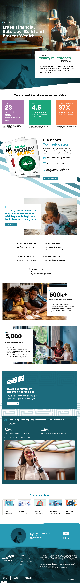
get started (29, 561)
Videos (21, 561)
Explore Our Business (11, 224)
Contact (66, 533)
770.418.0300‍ (64, 567)
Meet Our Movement (13, 403)
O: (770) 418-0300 (37, 535)
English (3, 581)
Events (28, 558)
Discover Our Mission (9, 42)
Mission (22, 555)
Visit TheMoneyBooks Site (50, 178)
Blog (21, 564)
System (22, 558)
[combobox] (4, 582)
